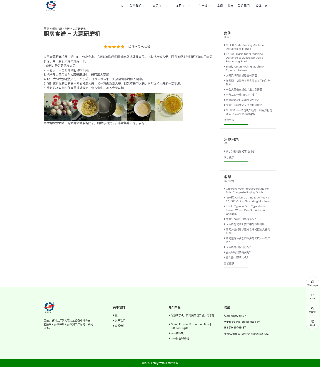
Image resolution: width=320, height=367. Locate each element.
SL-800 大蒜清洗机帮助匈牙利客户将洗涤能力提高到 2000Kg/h (249, 112)
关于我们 (135, 6)
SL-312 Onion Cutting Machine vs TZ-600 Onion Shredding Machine (248, 199)
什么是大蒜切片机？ (237, 257)
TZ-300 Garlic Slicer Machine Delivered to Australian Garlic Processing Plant (244, 57)
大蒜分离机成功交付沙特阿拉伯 (244, 105)
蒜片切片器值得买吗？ (239, 252)
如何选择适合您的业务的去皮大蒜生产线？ (248, 240)
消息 (230, 6)
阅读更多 (229, 120)
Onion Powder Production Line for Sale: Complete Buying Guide (247, 190)
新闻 (54, 29)
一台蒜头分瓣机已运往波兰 (241, 95)
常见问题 (231, 139)
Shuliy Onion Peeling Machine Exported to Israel (245, 68)
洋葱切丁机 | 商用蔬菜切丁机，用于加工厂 (192, 317)
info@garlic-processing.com (243, 321)
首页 (46, 29)
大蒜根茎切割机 (180, 338)
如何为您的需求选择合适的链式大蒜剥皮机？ (248, 231)
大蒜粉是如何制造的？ (239, 247)
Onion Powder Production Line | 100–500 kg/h (191, 326)
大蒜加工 (158, 6)
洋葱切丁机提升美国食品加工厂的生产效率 (248, 82)
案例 (220, 6)
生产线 (203, 6)
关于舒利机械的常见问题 (240, 151)
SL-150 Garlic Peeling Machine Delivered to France (245, 47)
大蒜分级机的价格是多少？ (241, 219)
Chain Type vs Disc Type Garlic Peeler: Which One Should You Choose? (246, 210)
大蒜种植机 (177, 333)
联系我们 (244, 6)
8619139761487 (236, 316)
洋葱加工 (181, 6)
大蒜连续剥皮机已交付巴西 (241, 75)
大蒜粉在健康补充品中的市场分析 (245, 224)
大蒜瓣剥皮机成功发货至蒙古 (243, 100)
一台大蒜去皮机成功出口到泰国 (244, 89)
